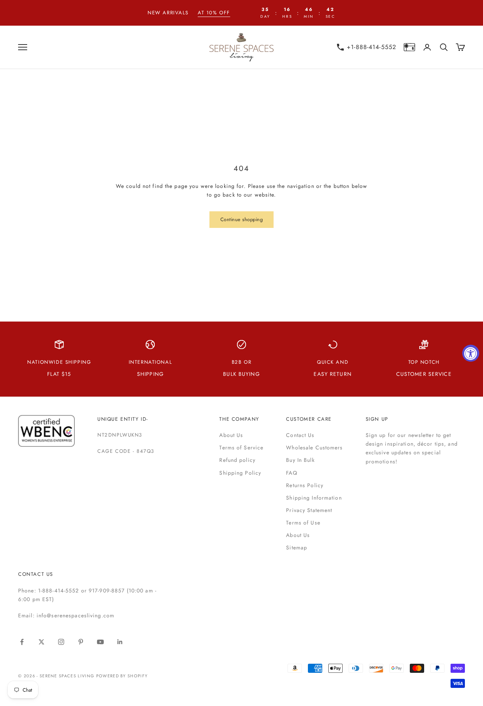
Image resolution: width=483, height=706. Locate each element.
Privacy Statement (309, 510)
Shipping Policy (240, 473)
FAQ (291, 473)
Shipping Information (313, 497)
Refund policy (237, 460)
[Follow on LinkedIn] (120, 642)
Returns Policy (304, 485)
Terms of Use (303, 522)
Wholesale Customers (314, 447)
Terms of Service (241, 447)
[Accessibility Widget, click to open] (470, 353)
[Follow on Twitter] (41, 642)
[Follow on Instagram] (61, 642)
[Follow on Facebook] (22, 642)
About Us (231, 435)
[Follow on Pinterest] (81, 642)
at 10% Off (214, 12)
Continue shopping (241, 219)
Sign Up (377, 419)
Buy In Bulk (300, 460)
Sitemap (296, 547)
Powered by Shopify (122, 676)
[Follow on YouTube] (100, 642)
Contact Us (300, 435)
